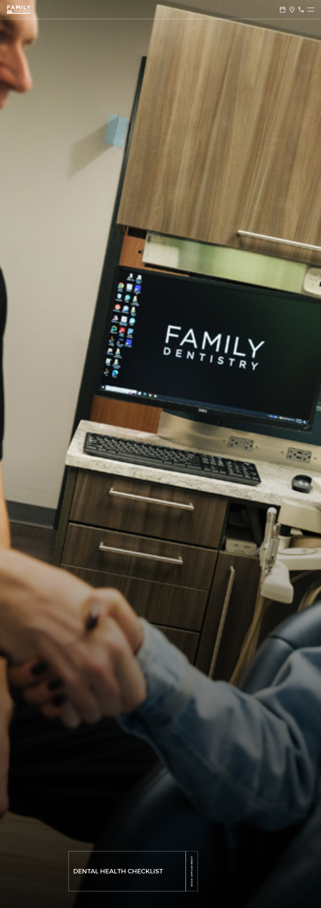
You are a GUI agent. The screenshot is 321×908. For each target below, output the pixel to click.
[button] (192, 871)
